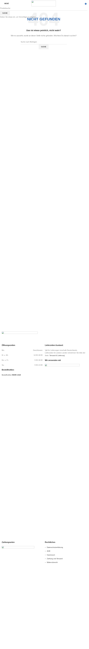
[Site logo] (44, 3)
